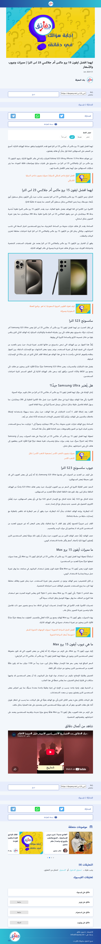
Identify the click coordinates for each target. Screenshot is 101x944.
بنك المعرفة (80, 80)
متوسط (80, 137)
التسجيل (62, 870)
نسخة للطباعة (48, 124)
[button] (53, 857)
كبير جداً (64, 137)
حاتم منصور (57, 851)
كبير (72, 137)
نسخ (33, 94)
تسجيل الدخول (75, 870)
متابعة (19, 902)
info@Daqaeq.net (77, 934)
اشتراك (19, 922)
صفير (88, 137)
